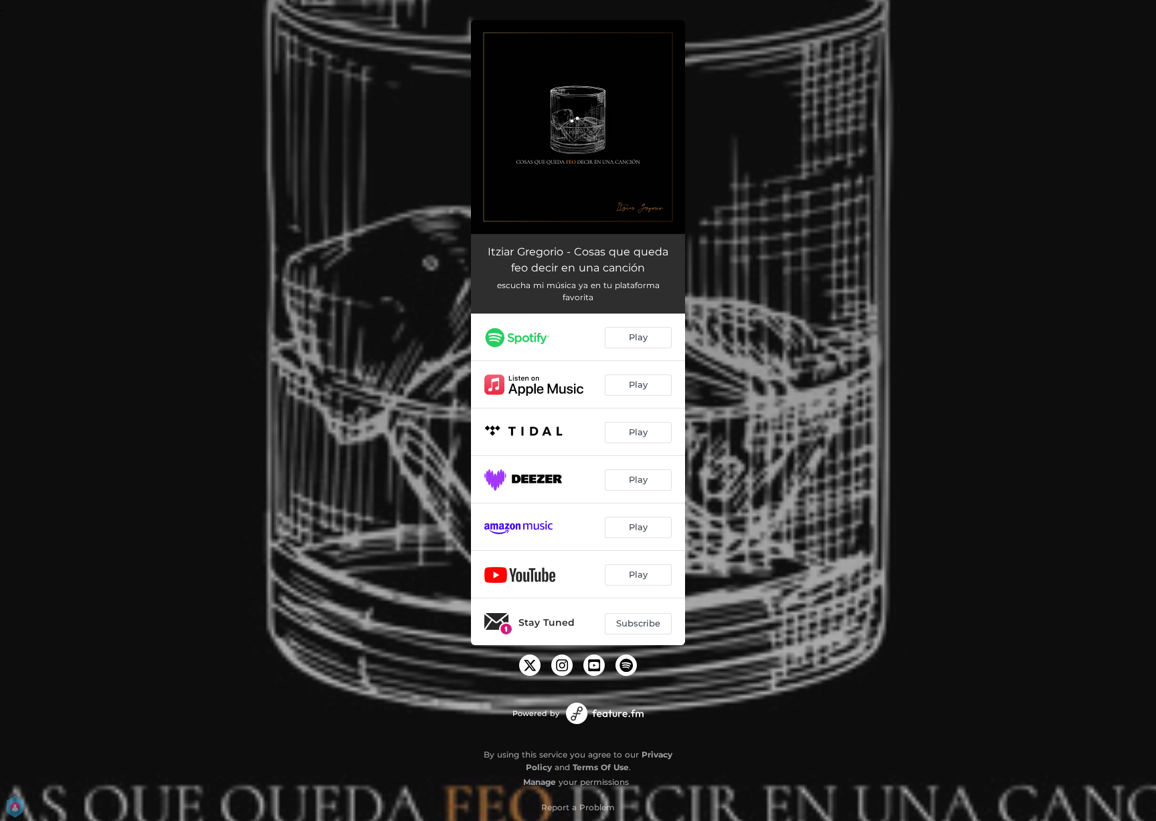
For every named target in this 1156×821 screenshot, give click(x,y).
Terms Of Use (601, 767)
